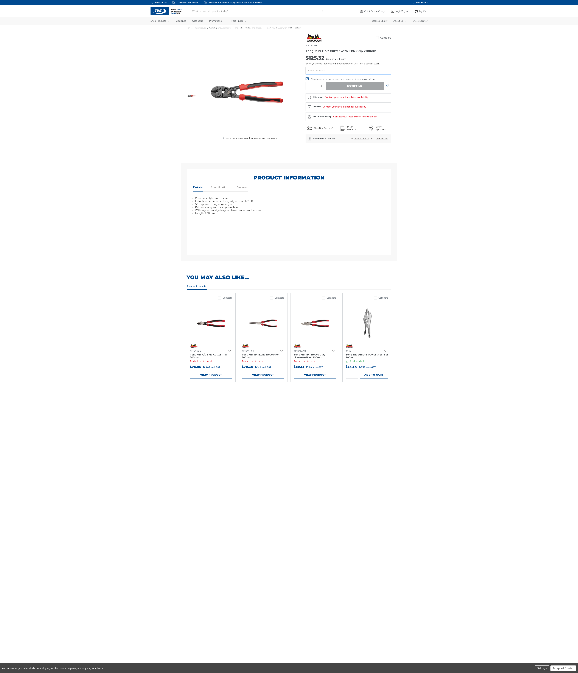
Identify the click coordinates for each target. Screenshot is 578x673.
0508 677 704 (160, 3)
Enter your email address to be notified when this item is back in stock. (343, 63)
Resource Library (378, 21)
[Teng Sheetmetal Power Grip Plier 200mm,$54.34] (367, 323)
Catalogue (197, 21)
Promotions (215, 21)
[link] (315, 37)
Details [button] (198, 187)
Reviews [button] (242, 187)
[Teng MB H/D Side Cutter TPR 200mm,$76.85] (211, 323)
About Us (398, 21)
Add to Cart (374, 374)
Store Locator (420, 21)
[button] (400, 11)
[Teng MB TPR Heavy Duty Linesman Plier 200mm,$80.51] (315, 323)
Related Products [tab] (196, 286)
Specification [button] (219, 187)
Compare (385, 37)
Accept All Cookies (563, 668)
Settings (542, 668)
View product (211, 374)
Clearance (181, 21)
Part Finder (237, 21)
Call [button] (359, 138)
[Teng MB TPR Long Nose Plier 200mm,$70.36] (263, 323)
